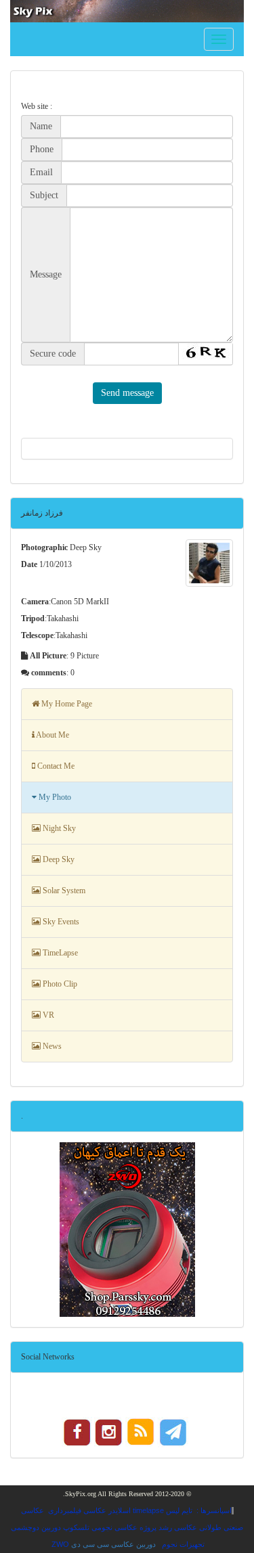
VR (47, 1015)
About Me (52, 735)
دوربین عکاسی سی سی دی (113, 1544)
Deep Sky (58, 859)
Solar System (63, 890)
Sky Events (60, 921)
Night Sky (58, 828)
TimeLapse (59, 953)
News (51, 1046)
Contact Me (55, 766)
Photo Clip (59, 984)
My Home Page (65, 703)
